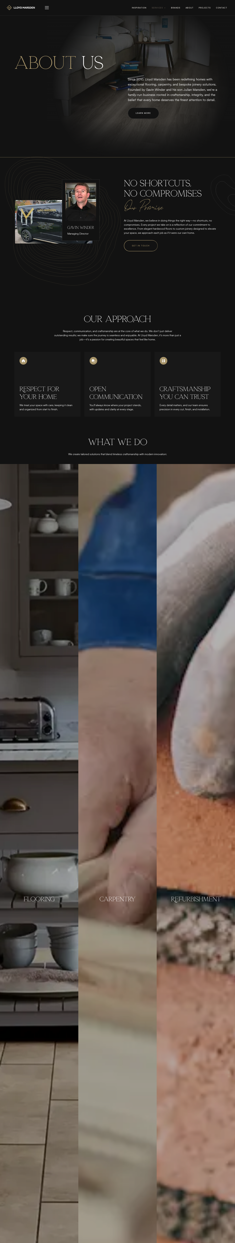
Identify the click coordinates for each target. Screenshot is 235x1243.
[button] (47, 7)
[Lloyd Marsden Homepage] (20, 8)
